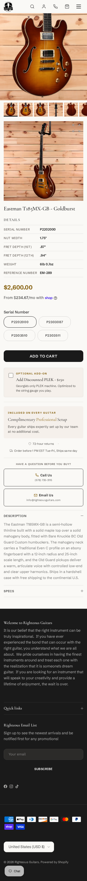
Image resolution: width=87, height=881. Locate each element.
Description (15, 516)
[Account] (43, 6)
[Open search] (32, 6)
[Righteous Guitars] (8, 6)
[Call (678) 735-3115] (55, 6)
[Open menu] (78, 6)
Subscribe (43, 769)
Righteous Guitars (27, 862)
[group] (43, 161)
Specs (9, 591)
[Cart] (67, 6)
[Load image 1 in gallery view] (43, 56)
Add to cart (44, 356)
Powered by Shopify (54, 862)
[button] (76, 128)
